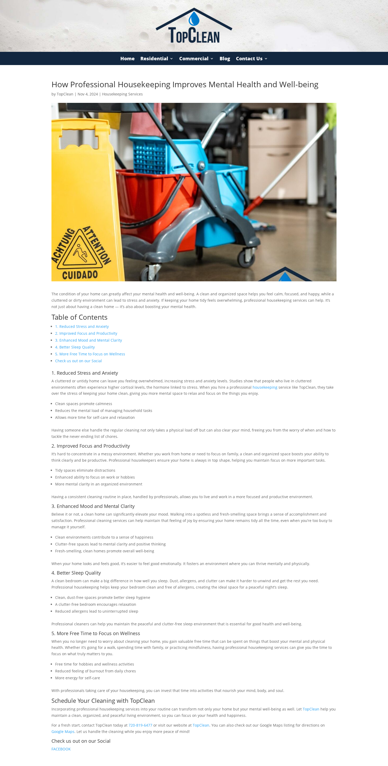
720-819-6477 (140, 725)
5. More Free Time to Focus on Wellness (90, 353)
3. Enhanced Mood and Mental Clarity (88, 340)
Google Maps (62, 731)
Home (127, 59)
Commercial (194, 59)
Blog (225, 59)
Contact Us (249, 59)
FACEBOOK (61, 748)
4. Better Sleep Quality (75, 347)
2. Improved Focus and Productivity (86, 333)
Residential (154, 59)
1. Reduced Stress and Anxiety (82, 326)
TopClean (65, 94)
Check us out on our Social (78, 360)
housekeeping (264, 387)
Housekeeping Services (122, 94)
